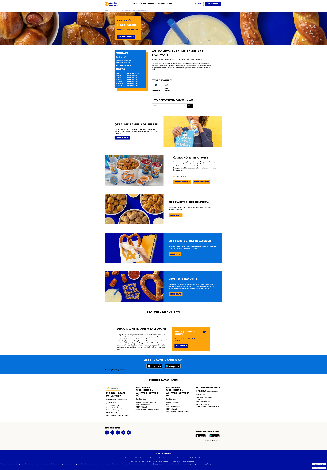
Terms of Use (157, 464)
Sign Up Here (121, 370)
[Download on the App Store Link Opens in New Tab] (154, 366)
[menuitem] (128, 457)
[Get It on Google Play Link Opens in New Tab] (173, 366)
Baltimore (127, 25)
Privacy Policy (207, 464)
